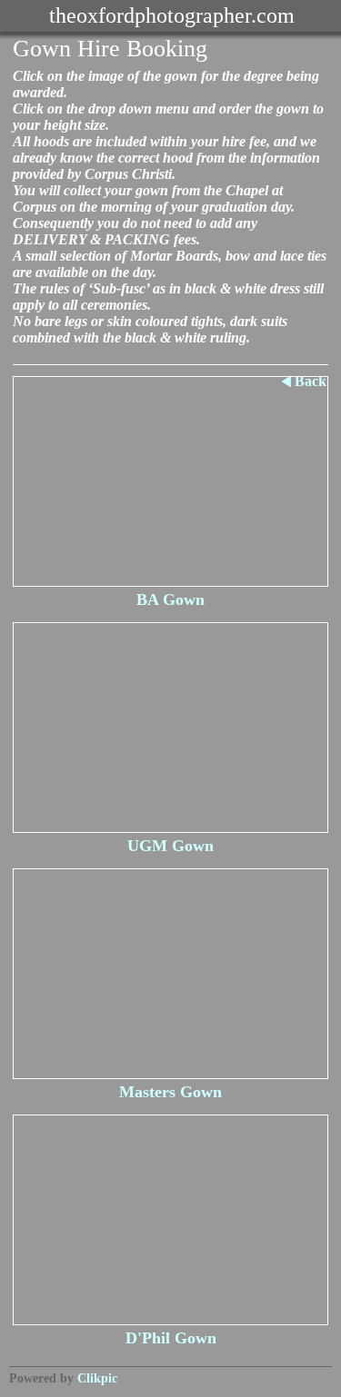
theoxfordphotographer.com (172, 15)
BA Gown (170, 599)
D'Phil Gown (170, 1338)
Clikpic (97, 1378)
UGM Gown (170, 846)
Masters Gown (170, 1092)
